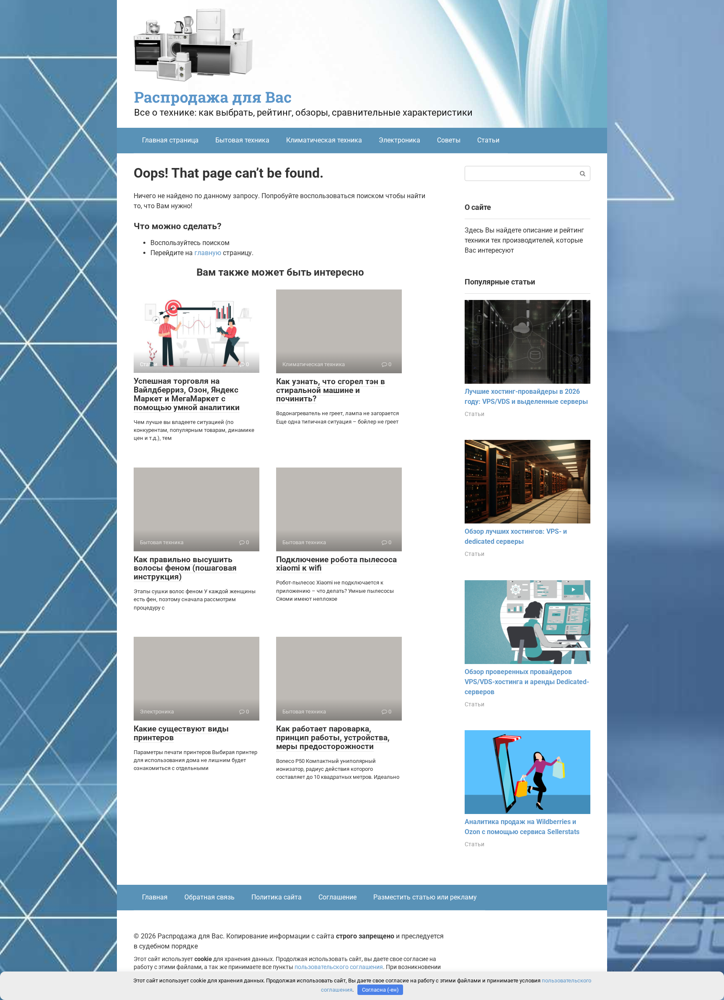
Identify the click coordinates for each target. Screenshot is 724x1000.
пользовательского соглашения (339, 967)
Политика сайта (276, 897)
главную (207, 253)
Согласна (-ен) (380, 990)
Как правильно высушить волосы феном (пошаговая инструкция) (185, 568)
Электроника (399, 140)
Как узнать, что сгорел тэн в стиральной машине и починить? (330, 390)
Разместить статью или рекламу (425, 897)
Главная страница (170, 140)
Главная (155, 897)
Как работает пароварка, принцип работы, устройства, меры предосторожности (333, 737)
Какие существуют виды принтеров (181, 733)
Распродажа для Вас (213, 97)
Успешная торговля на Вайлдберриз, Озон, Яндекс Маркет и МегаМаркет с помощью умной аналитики (187, 394)
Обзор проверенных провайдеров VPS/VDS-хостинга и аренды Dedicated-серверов (527, 682)
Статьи (488, 140)
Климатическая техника (324, 140)
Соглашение (337, 897)
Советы (448, 140)
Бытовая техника (242, 140)
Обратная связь (209, 897)
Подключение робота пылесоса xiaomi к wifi (336, 564)
